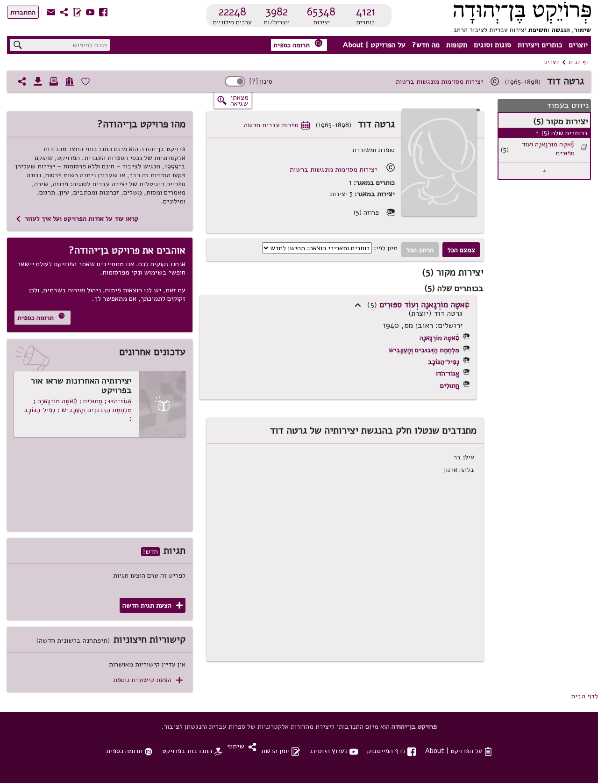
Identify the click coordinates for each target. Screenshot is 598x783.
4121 (366, 11)
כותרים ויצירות (540, 45)
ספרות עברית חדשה (277, 125)
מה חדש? (426, 45)
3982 (276, 11)
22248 (232, 11)
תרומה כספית (298, 44)
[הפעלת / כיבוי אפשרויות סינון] (235, 81)
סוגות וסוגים (492, 45)
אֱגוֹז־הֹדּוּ (447, 373)
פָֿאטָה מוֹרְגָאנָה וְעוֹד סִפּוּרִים (548, 148)
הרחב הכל (420, 249)
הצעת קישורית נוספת (148, 679)
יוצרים (578, 45)
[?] (253, 81)
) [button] (358, 305)
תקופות (456, 45)
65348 (321, 11)
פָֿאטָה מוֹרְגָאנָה (439, 337)
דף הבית (578, 62)
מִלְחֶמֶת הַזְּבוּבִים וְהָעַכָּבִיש (424, 350)
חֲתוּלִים (449, 385)
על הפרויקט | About (374, 45)
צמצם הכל (461, 249)
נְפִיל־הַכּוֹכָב (443, 361)
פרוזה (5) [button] (374, 212)
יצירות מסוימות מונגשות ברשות (439, 81)
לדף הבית (584, 696)
